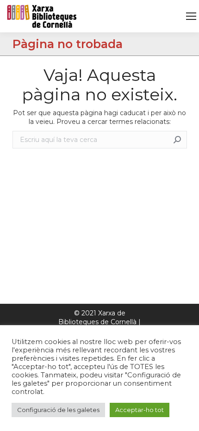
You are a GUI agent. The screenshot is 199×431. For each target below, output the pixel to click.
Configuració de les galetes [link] (58, 409)
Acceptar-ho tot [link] (139, 409)
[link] (191, 16)
